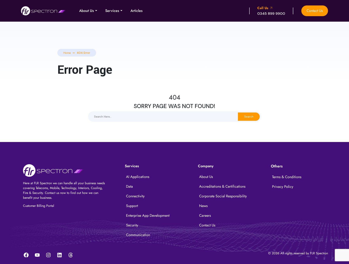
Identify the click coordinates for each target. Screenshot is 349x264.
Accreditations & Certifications (222, 186)
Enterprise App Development (147, 215)
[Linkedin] (59, 255)
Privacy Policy (282, 186)
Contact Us (315, 10)
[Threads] (70, 255)
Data (129, 186)
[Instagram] (48, 255)
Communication (138, 235)
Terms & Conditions (286, 177)
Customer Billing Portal (38, 205)
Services (112, 10)
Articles (136, 10)
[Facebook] (26, 255)
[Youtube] (37, 255)
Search (248, 116)
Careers (205, 215)
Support (132, 205)
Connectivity (135, 196)
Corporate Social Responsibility (223, 196)
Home (67, 53)
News (203, 205)
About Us (86, 10)
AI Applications (137, 176)
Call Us (263, 8)
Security (132, 225)
